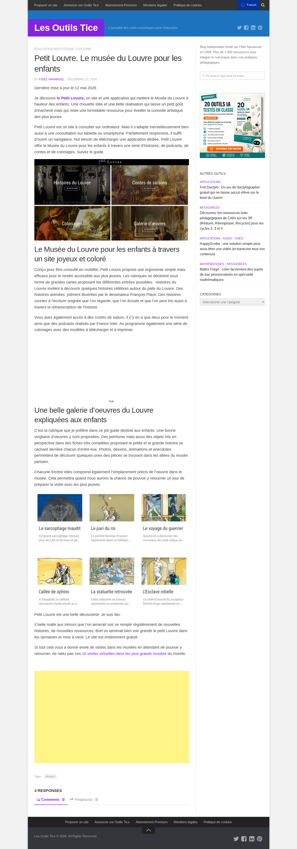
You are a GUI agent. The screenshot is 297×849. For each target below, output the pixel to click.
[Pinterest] (260, 27)
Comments (52, 799)
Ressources (210, 207)
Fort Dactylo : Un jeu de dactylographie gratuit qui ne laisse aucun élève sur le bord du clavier (230, 192)
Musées (50, 776)
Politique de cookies (188, 5)
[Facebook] (246, 27)
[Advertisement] (111, 368)
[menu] (249, 5)
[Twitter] (239, 27)
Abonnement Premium (121, 5)
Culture (84, 49)
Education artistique (54, 49)
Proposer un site (45, 5)
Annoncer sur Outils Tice (81, 5)
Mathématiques (212, 264)
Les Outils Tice (66, 28)
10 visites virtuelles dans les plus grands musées (124, 653)
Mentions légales (155, 5)
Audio (227, 238)
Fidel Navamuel (51, 79)
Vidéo (238, 238)
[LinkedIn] (253, 27)
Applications (210, 182)
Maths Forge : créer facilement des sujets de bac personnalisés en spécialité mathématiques (231, 274)
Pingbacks (86, 799)
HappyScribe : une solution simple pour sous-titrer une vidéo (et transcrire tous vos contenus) (232, 249)
